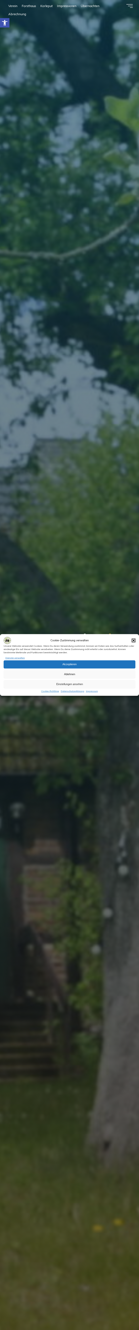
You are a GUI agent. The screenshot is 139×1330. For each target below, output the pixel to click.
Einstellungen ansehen (69, 684)
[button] (4, 22)
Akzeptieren (69, 664)
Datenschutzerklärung (72, 691)
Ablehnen (69, 674)
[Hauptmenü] (129, 6)
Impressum (92, 691)
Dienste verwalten (15, 657)
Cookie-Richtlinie (50, 691)
